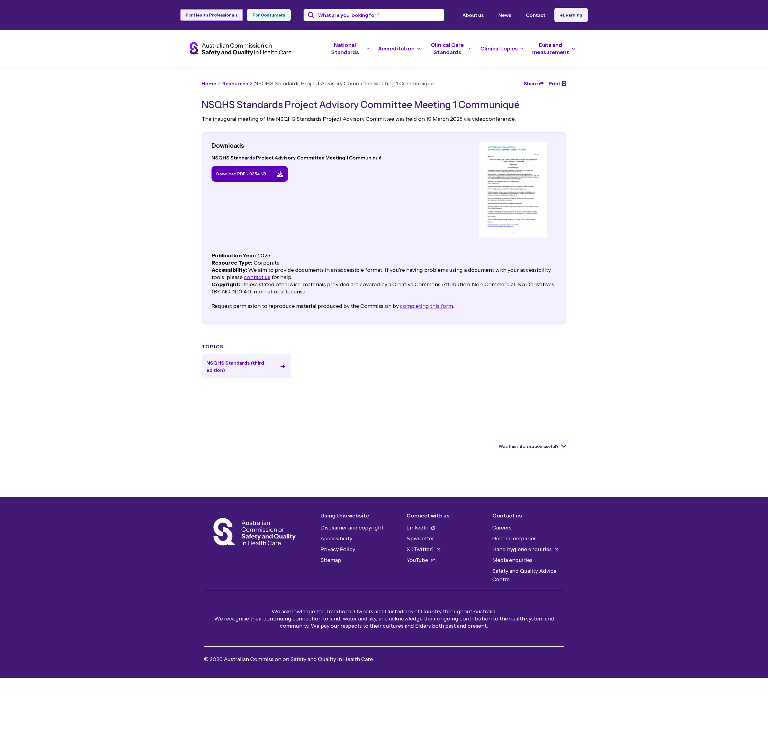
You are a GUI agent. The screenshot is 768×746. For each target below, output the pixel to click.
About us (473, 15)
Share (531, 83)
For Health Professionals (212, 15)
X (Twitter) (420, 549)
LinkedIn (418, 527)
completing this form (426, 306)
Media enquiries (512, 560)
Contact (535, 15)
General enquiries (514, 538)
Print (554, 83)
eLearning (571, 15)
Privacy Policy (337, 549)
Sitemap (330, 560)
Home (209, 83)
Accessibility (336, 538)
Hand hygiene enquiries (522, 549)
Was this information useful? (529, 446)
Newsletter (420, 538)
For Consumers (269, 15)
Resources (235, 83)
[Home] (254, 533)
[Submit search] (311, 15)
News (505, 15)
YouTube (417, 560)
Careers (502, 527)
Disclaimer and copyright (351, 527)
